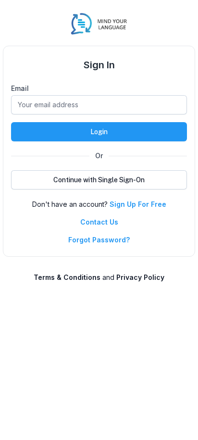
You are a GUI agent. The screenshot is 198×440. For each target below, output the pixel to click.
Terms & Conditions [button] (67, 277)
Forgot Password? (99, 240)
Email (20, 88)
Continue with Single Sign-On (99, 180)
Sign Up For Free (138, 204)
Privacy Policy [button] (140, 277)
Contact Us (99, 222)
